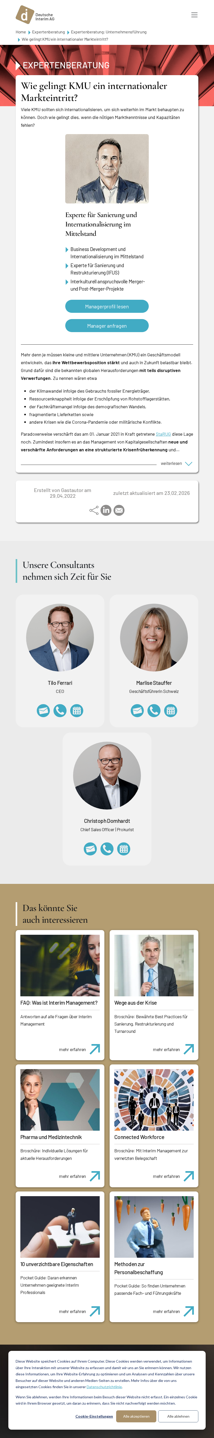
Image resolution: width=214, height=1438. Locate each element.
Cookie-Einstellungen (94, 1416)
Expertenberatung (48, 31)
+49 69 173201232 (107, 848)
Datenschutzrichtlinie (104, 1387)
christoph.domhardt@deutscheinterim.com (90, 848)
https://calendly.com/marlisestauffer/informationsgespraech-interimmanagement (170, 710)
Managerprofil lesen (107, 306)
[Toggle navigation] (194, 15)
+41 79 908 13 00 (153, 710)
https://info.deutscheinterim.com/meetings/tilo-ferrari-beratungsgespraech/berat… (76, 710)
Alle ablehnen (178, 1416)
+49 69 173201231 (60, 710)
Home (21, 31)
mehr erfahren (72, 1049)
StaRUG (163, 434)
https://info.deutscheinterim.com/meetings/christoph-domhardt (123, 848)
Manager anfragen (107, 325)
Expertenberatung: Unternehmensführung (109, 31)
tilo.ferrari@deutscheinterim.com (43, 710)
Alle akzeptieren (136, 1416)
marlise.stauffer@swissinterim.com (137, 710)
